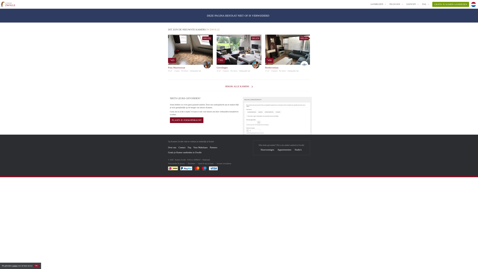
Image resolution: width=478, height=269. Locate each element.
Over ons (172, 147)
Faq (189, 147)
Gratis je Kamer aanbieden (450, 4)
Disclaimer (192, 164)
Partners (213, 147)
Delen (207, 38)
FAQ (424, 4)
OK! (36, 266)
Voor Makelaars (200, 147)
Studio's (298, 149)
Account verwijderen (223, 164)
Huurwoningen (267, 149)
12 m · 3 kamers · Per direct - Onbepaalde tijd (233, 71)
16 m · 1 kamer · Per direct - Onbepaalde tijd (184, 71)
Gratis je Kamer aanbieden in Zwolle (185, 152)
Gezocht (411, 4)
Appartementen (284, 149)
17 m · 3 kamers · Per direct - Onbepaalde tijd (282, 71)
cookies (14, 266)
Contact (182, 147)
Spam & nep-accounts (206, 164)
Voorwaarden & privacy (176, 164)
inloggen (394, 4)
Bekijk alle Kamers (237, 86)
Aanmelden (376, 4)
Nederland (206, 160)
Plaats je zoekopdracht (187, 120)
